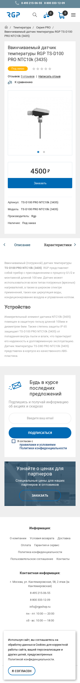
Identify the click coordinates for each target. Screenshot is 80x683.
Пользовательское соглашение (31, 559)
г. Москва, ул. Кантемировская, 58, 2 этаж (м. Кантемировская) (40, 584)
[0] (61, 15)
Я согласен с (42, 445)
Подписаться (40, 433)
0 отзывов (27, 76)
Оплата (26, 545)
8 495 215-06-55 (31, 3)
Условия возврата (42, 538)
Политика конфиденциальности (40, 552)
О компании (18, 538)
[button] (4, 244)
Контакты (63, 559)
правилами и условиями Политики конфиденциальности (43, 446)
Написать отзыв (49, 76)
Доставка (64, 538)
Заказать (40, 183)
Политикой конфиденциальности (31, 659)
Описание (22, 245)
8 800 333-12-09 (54, 3)
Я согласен (22, 671)
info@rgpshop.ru (40, 606)
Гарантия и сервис (46, 545)
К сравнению (24, 82)
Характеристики (58, 245)
